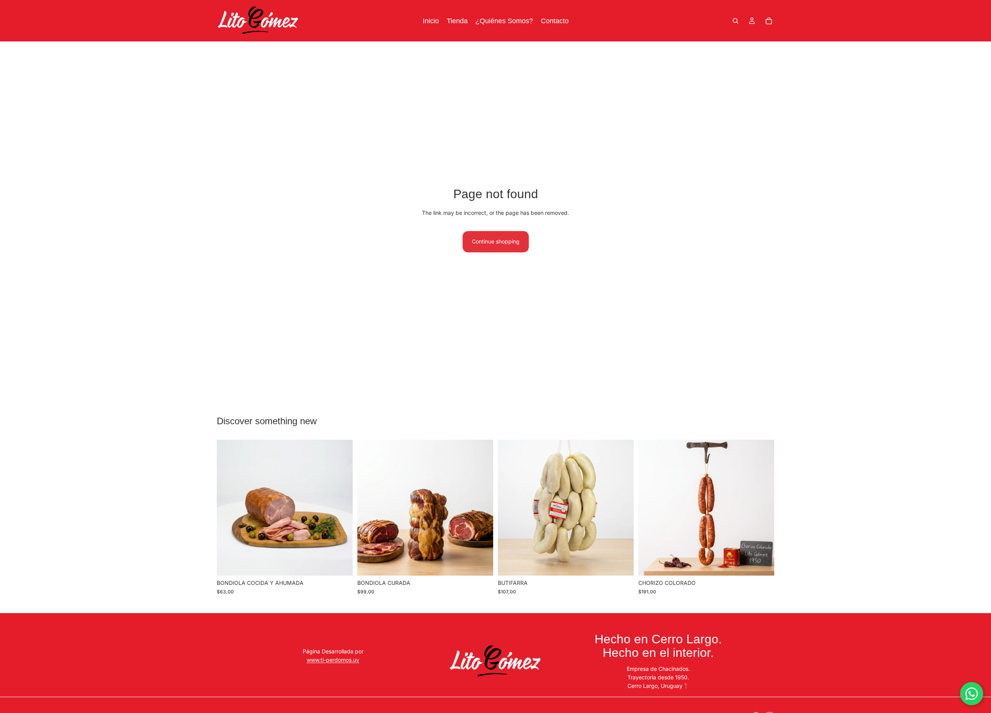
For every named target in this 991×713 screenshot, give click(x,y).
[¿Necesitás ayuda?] (971, 693)
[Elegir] (341, 564)
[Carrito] (768, 20)
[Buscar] (735, 20)
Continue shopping (496, 241)
